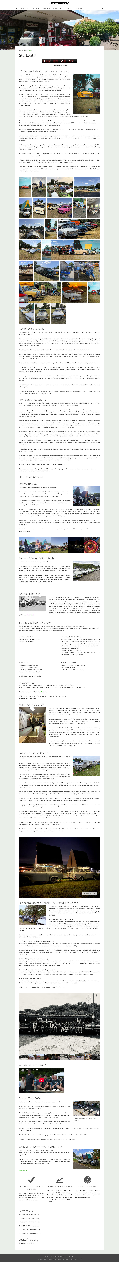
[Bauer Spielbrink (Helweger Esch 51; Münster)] (86, 1108)
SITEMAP (71, 1256)
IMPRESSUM (48, 1256)
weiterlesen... (23, 586)
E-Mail (43, 692)
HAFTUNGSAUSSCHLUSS (60, 1256)
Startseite (29, 50)
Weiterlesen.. (23, 1170)
